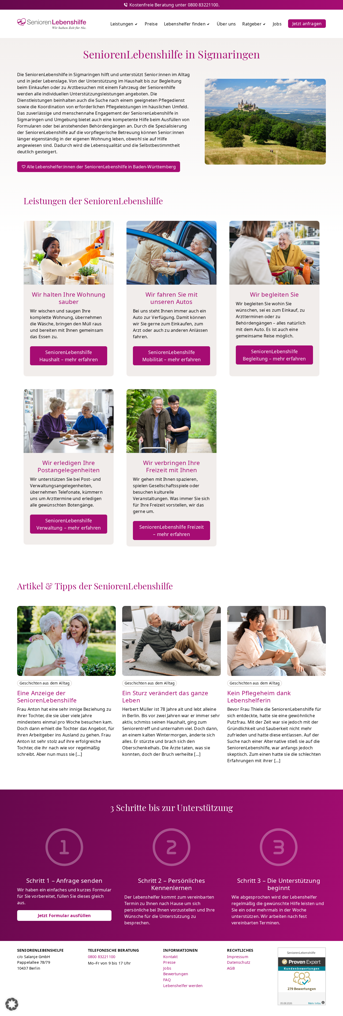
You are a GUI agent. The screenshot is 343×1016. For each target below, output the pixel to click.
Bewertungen (175, 973)
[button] (12, 1004)
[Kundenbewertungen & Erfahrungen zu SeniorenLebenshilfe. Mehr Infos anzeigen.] (302, 976)
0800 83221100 (101, 956)
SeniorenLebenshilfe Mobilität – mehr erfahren (171, 355)
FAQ (166, 979)
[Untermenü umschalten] (136, 24)
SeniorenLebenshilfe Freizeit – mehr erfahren (171, 530)
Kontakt (170, 956)
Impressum (237, 956)
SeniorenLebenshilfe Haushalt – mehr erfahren (68, 355)
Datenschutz (238, 962)
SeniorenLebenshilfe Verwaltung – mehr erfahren (68, 524)
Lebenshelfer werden (183, 985)
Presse (169, 962)
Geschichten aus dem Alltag (44, 683)
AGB (230, 968)
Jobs (167, 968)
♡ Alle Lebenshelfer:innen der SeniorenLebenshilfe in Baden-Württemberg (98, 167)
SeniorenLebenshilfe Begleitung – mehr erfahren (274, 355)
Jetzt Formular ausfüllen (64, 915)
